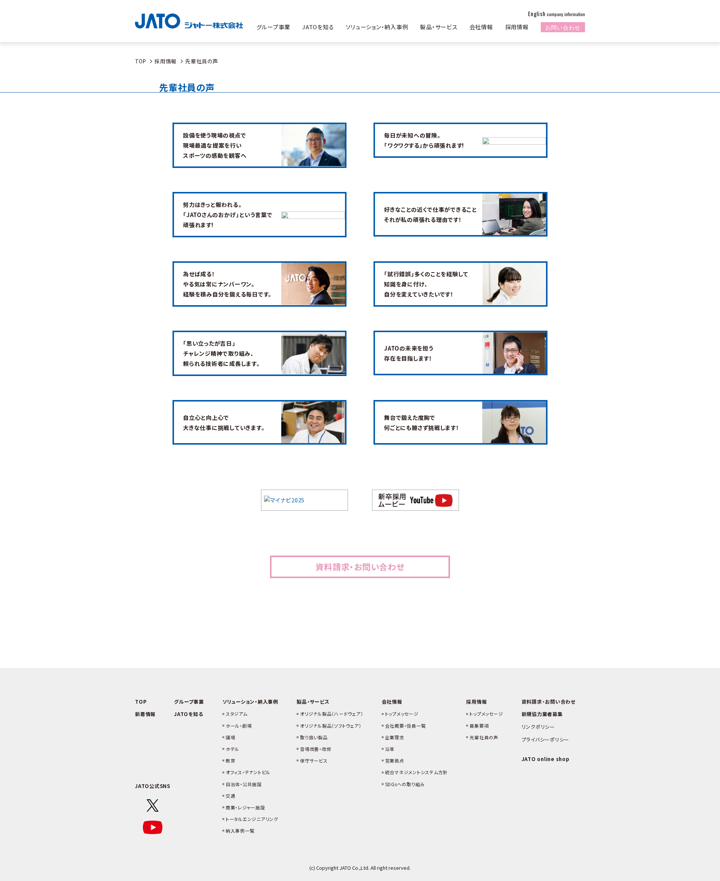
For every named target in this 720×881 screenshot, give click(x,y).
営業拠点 (394, 760)
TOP (140, 61)
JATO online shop (546, 759)
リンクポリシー (538, 726)
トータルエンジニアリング (252, 819)
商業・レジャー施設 (245, 807)
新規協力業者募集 (542, 714)
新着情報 (145, 714)
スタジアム (237, 713)
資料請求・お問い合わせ (359, 566)
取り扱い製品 (314, 737)
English (556, 13)
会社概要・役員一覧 (405, 725)
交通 (231, 796)
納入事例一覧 (240, 830)
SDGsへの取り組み (405, 784)
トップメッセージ (401, 713)
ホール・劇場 (239, 725)
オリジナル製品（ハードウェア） (331, 713)
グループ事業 (273, 27)
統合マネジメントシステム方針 (416, 772)
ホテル (232, 749)
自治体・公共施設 (244, 784)
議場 (231, 737)
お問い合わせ (563, 27)
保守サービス (314, 760)
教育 (231, 760)
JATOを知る (318, 27)
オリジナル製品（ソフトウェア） (330, 725)
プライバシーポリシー (546, 739)
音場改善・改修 (315, 749)
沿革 (390, 749)
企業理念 (394, 737)
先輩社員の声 (484, 737)
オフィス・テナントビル (248, 772)
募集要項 (479, 725)
